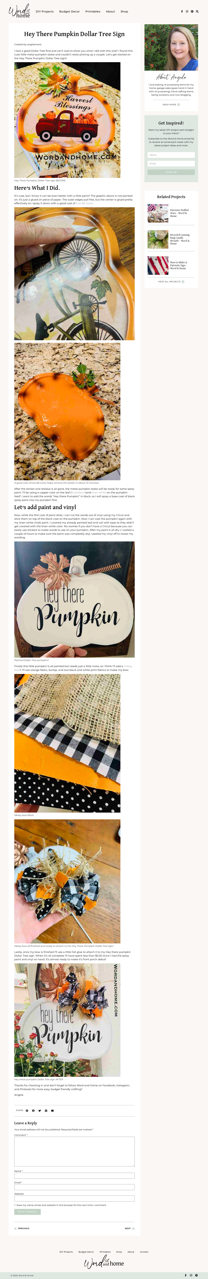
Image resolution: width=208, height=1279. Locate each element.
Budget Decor (69, 11)
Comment (20, 1135)
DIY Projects (45, 11)
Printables (92, 11)
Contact (144, 1252)
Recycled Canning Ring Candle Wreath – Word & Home (180, 239)
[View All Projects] (183, 281)
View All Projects (169, 281)
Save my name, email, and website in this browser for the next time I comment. (62, 1205)
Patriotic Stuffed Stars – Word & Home (179, 213)
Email (18, 1183)
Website (19, 1194)
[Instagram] (187, 11)
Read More (169, 104)
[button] (27, 1110)
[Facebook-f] (182, 11)
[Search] (197, 11)
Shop (124, 11)
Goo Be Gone (84, 203)
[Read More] (178, 104)
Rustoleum (78, 492)
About (110, 11)
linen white (99, 492)
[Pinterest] (192, 11)
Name (18, 1171)
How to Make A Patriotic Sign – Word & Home (178, 265)
